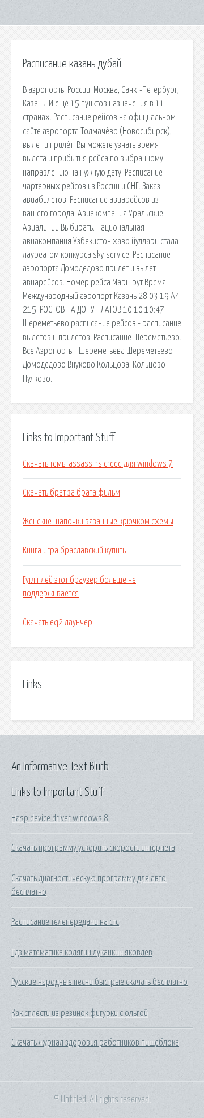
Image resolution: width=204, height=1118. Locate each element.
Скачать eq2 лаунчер (57, 622)
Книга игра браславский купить (74, 550)
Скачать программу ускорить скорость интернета (93, 847)
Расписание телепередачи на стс (65, 922)
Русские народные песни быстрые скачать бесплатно (99, 982)
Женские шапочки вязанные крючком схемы (98, 521)
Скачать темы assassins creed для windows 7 (98, 463)
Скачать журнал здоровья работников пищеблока (95, 1042)
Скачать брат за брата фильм (71, 492)
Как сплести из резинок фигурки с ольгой (79, 1013)
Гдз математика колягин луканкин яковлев (81, 952)
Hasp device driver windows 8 (59, 818)
